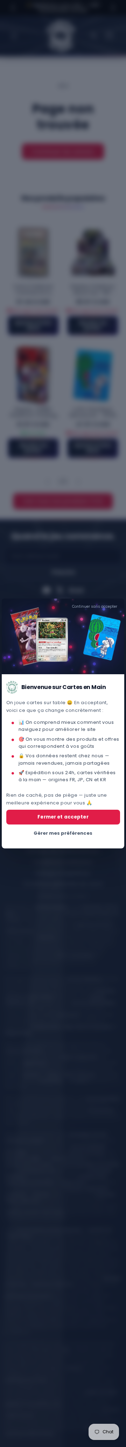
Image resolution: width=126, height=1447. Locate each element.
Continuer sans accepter (94, 606)
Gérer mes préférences (63, 833)
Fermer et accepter (62, 817)
